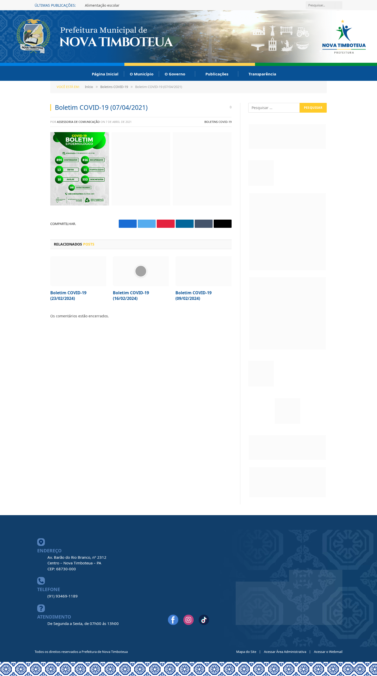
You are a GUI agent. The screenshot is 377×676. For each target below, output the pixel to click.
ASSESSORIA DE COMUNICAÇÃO (78, 122)
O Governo (175, 73)
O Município (141, 73)
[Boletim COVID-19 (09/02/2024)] (203, 271)
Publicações (216, 73)
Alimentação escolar (102, 5)
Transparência (262, 73)
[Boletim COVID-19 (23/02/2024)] (78, 271)
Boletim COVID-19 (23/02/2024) (68, 295)
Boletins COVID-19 (218, 122)
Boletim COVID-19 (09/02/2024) (193, 295)
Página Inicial (105, 73)
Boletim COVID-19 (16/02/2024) (131, 295)
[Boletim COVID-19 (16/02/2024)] (141, 271)
